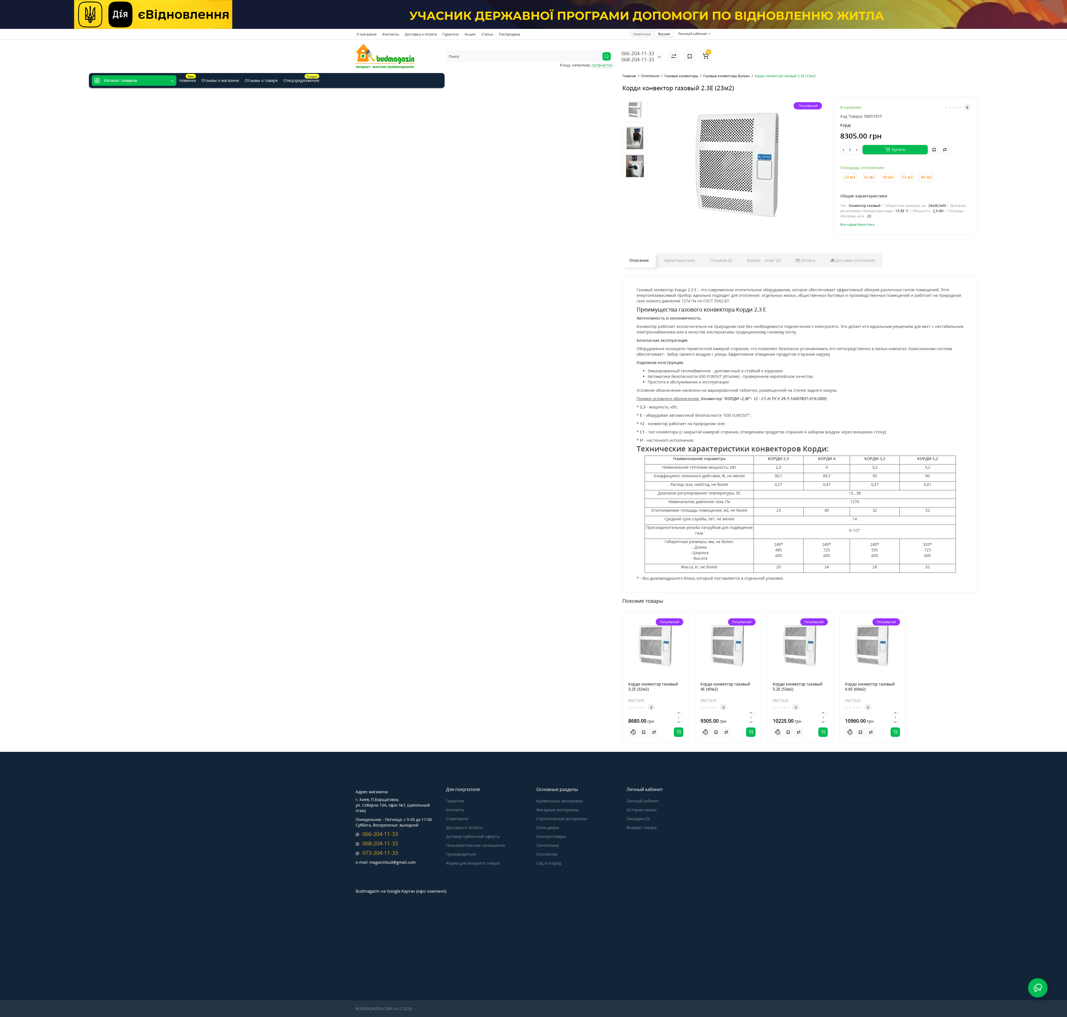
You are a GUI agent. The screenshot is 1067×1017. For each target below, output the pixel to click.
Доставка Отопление (854, 260)
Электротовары (551, 836)
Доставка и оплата (421, 34)
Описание (639, 260)
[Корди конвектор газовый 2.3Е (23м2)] (738, 166)
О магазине (367, 34)
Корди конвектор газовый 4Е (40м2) (725, 686)
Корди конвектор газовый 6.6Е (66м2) (870, 686)
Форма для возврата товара (473, 863)
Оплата (807, 260)
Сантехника (547, 845)
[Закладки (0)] (689, 56)
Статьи (487, 34)
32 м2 (869, 177)
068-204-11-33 (637, 59)
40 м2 (888, 177)
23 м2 (849, 177)
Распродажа (509, 34)
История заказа (642, 809)
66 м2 (926, 177)
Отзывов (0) (721, 260)
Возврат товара (642, 827)
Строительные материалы (561, 818)
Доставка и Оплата (464, 827)
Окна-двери (547, 827)
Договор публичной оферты (473, 836)
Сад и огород (548, 863)
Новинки (187, 78)
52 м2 (907, 177)
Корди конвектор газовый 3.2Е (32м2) (653, 686)
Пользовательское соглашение (475, 845)
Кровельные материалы (559, 800)
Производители (461, 854)
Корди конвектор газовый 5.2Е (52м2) (797, 686)
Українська (642, 34)
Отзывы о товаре (261, 80)
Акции (470, 34)
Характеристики (679, 260)
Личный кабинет (643, 800)
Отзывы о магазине (220, 80)
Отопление (547, 854)
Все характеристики (857, 224)
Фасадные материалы (557, 809)
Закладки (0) (638, 818)
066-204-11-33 (637, 53)
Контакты (390, 34)
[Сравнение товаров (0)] (674, 56)
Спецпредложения (301, 78)
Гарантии (450, 34)
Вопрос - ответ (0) (764, 260)
